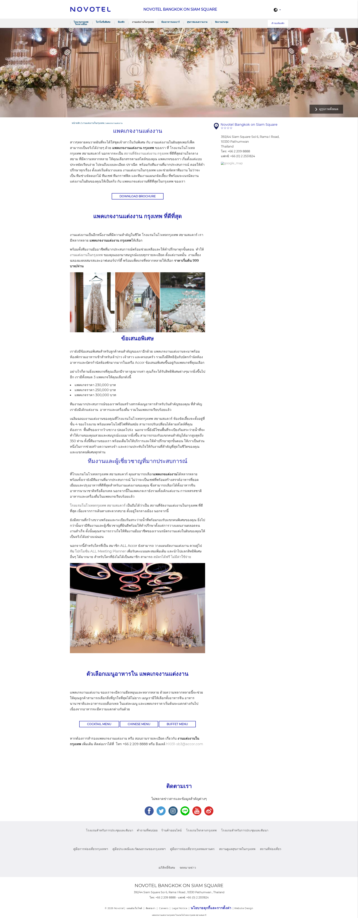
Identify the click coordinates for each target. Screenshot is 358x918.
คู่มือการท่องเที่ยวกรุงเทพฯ (90, 849)
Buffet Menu (177, 724)
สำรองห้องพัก (277, 23)
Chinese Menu (139, 724)
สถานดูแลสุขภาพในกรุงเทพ (237, 849)
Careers (163, 908)
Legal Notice (179, 908)
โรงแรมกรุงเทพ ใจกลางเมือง (81, 23)
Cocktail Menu (99, 724)
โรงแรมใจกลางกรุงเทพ (201, 830)
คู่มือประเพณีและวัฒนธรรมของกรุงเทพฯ (139, 849)
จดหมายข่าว (188, 867)
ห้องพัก (121, 21)
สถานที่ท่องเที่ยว (270, 849)
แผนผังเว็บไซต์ (134, 908)
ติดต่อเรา (151, 908)
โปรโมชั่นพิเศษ (103, 21)
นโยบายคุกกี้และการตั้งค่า (211, 908)
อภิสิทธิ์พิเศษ (166, 867)
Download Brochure (138, 196)
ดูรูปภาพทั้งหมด (328, 109)
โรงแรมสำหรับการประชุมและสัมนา (109, 830)
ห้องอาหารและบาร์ (170, 21)
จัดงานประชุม (221, 21)
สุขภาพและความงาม (197, 21)
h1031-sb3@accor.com (184, 744)
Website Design (243, 908)
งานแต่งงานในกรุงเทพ (143, 21)
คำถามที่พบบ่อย (147, 830)
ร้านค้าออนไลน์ (171, 830)
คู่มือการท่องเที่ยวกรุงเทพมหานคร (192, 849)
